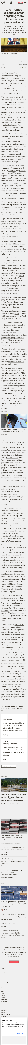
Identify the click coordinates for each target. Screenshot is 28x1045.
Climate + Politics (23, 64)
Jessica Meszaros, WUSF (7, 843)
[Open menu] (25, 2)
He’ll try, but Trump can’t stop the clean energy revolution (13, 430)
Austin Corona (7, 909)
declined (13, 447)
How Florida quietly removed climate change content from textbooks (12, 838)
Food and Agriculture (6, 982)
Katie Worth (17, 843)
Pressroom (4, 1001)
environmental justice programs (13, 122)
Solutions (3, 976)
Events (3, 1012)
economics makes (16, 440)
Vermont (22, 170)
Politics (17, 803)
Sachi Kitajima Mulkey (6, 919)
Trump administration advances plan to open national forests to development (13, 850)
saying (17, 313)
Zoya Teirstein (4, 803)
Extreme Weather (5, 980)
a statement (21, 244)
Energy (3, 972)
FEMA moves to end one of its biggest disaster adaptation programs (13, 797)
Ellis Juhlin (4, 854)
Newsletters (4, 1010)
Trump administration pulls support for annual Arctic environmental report (11, 872)
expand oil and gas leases (11, 130)
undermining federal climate (12, 120)
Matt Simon (4, 434)
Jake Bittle (11, 803)
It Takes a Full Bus (8, 924)
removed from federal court (16, 359)
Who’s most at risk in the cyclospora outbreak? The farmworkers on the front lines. (12, 933)
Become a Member (5, 1014)
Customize (13, 1042)
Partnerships (4, 999)
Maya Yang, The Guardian (7, 877)
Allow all (14, 1037)
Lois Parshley (4, 56)
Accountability (4, 978)
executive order (7, 102)
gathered (5, 327)
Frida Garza (4, 937)
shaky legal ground (17, 260)
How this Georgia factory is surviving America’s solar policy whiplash (13, 861)
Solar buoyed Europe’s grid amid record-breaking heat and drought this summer (13, 904)
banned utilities (12, 457)
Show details (20, 1033)
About (2, 991)
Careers (3, 997)
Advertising (4, 1016)
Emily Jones (4, 865)
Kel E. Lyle (3, 926)
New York (12, 170)
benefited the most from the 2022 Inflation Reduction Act (12, 627)
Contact (3, 995)
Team (2, 993)
